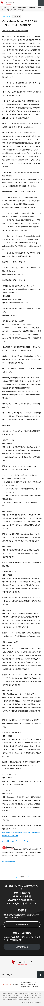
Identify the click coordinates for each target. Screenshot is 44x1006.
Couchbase (23, 7)
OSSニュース (13, 7)
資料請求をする (22, 924)
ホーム (4, 7)
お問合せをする (22, 946)
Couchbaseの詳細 (8, 861)
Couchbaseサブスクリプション (16, 841)
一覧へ (22, 876)
